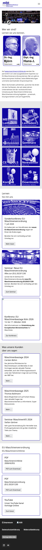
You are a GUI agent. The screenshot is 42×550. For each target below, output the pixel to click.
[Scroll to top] (37, 545)
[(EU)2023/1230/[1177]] (11, 117)
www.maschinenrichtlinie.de (15, 71)
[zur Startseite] (10, 4)
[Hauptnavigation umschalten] (39, 4)
